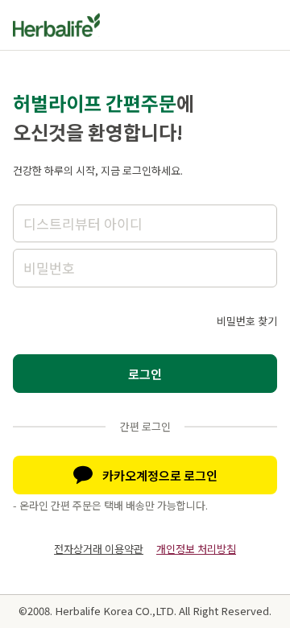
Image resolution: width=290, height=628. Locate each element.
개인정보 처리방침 (196, 548)
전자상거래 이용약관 (98, 548)
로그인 (145, 373)
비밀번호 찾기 (247, 320)
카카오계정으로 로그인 (160, 475)
